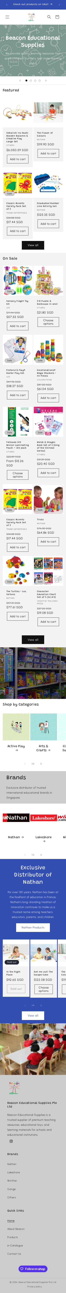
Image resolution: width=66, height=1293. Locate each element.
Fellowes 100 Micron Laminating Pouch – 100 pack (17, 445)
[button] (7, 17)
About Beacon (16, 1229)
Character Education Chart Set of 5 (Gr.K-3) (46, 594)
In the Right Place (13, 973)
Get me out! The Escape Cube (43, 973)
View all (33, 245)
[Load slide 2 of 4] (31, 80)
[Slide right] (41, 764)
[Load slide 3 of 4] (35, 80)
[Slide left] (25, 764)
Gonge (11, 1189)
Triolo (40, 520)
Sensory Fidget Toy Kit (17, 302)
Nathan (14, 837)
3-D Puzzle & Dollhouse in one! (47, 302)
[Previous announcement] (7, 5)
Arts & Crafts (42, 748)
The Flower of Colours (45, 134)
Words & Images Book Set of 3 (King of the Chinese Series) (48, 446)
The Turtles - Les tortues (16, 593)
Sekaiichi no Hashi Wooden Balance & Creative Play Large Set (17, 137)
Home (10, 1220)
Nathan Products (33, 927)
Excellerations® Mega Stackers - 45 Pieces (46, 373)
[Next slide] (46, 80)
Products (12, 1237)
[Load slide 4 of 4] (39, 80)
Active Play (16, 746)
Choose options (48, 322)
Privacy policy (34, 1286)
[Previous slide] (20, 80)
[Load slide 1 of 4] (26, 80)
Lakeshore (44, 837)
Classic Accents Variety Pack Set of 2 (16, 206)
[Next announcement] (59, 5)
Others (11, 1197)
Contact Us (14, 1253)
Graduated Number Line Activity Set (48, 204)
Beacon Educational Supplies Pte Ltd (37, 1282)
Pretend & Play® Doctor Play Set (15, 371)
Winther (12, 1180)
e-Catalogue (15, 1245)
